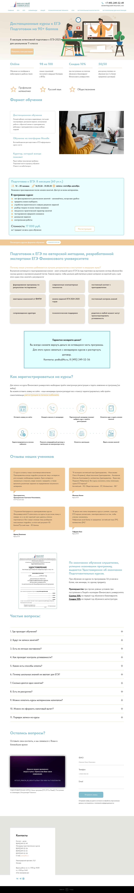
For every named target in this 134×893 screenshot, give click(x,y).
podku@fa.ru (25, 856)
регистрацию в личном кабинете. (42, 394)
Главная (11, 10)
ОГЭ (24, 10)
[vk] (17, 878)
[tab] (32, 122)
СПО (73, 10)
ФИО (81, 757)
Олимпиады (32, 10)
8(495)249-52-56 (22, 848)
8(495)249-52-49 (22, 843)
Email (81, 781)
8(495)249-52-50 (22, 853)
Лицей (43, 10)
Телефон (82, 769)
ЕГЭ (18, 10)
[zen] (23, 878)
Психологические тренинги (58, 10)
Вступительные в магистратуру (88, 10)
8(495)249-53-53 (21, 851)
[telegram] (20, 878)
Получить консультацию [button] (22, 51)
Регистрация (84, 228)
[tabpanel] (91, 132)
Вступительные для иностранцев (114, 10)
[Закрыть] (131, 242)
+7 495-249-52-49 (114, 2)
